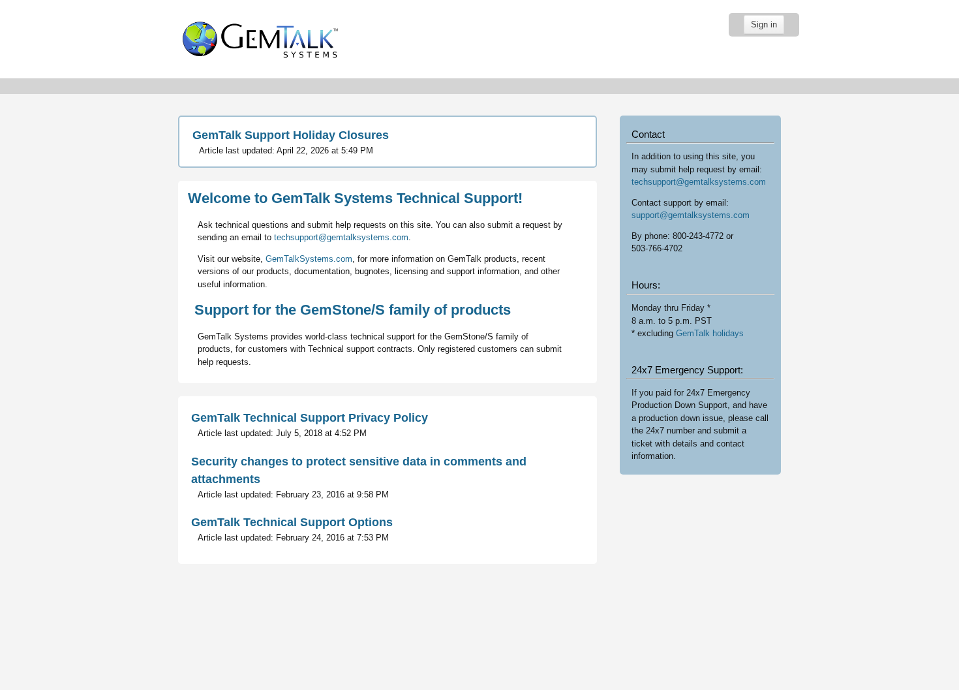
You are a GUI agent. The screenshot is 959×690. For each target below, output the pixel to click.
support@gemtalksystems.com (691, 215)
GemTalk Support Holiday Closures (290, 135)
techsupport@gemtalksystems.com (341, 237)
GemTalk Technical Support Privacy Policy (309, 417)
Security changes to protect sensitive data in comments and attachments (358, 470)
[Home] (258, 39)
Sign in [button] (764, 24)
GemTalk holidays (710, 333)
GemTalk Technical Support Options (292, 522)
